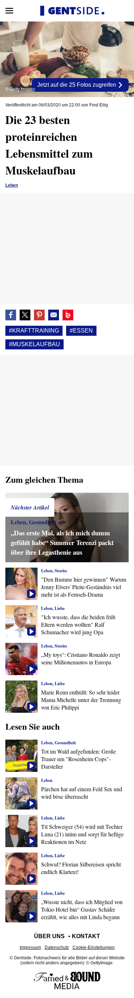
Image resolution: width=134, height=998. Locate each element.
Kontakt (86, 936)
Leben (11, 185)
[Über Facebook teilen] (10, 315)
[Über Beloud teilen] (68, 315)
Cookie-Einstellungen (94, 947)
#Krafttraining (34, 331)
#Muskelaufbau (34, 344)
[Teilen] (39, 315)
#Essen (81, 331)
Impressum (30, 947)
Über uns (49, 936)
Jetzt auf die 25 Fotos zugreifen (77, 85)
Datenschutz (57, 947)
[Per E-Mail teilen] (53, 315)
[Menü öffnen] (9, 11)
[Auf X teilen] (25, 315)
